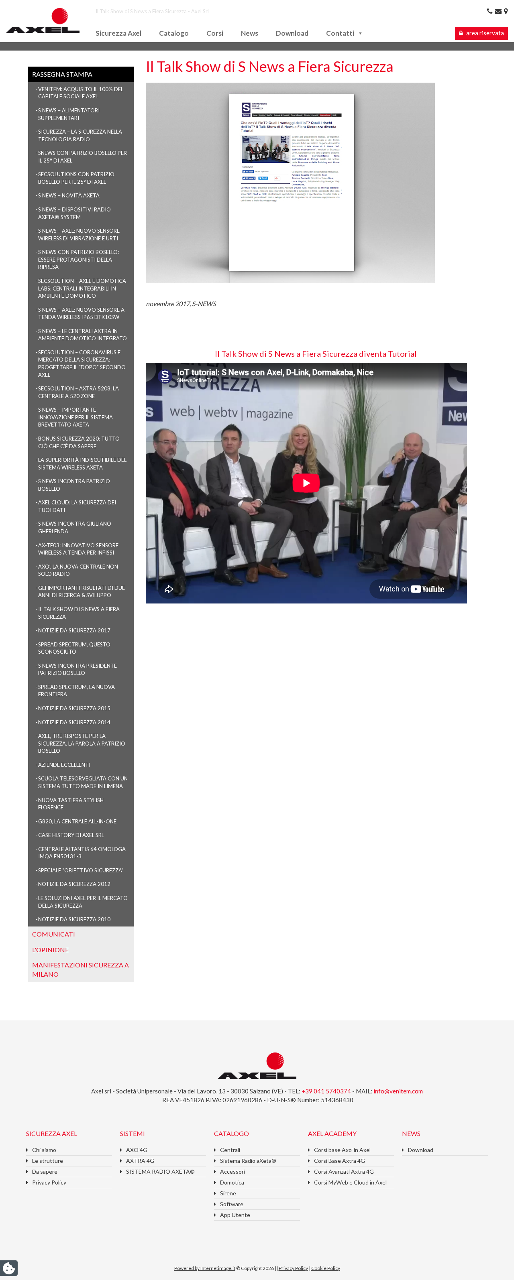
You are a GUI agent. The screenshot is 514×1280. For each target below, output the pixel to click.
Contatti (340, 33)
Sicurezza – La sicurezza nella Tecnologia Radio (80, 135)
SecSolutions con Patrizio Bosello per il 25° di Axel (76, 178)
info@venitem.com (398, 1091)
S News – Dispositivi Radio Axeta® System (74, 213)
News (249, 33)
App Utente (235, 1214)
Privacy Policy (49, 1182)
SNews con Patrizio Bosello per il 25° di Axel (82, 157)
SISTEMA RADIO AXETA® (160, 1171)
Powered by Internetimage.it (204, 1268)
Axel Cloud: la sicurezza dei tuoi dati (77, 506)
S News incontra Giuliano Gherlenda (74, 527)
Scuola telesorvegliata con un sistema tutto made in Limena (83, 782)
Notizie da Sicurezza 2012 (74, 884)
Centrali (230, 1149)
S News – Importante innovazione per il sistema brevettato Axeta (75, 417)
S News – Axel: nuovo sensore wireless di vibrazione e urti (79, 235)
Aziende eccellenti (64, 765)
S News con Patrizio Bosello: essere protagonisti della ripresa (78, 259)
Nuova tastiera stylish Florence (71, 804)
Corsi (214, 33)
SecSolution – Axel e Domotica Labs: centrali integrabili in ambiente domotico (82, 288)
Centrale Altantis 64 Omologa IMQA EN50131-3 (82, 853)
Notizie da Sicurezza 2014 (74, 722)
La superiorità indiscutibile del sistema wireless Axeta (82, 464)
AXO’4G (136, 1149)
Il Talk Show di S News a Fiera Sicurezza (79, 613)
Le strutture (47, 1160)
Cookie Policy (325, 1268)
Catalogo (174, 33)
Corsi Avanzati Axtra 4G (344, 1171)
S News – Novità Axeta (69, 195)
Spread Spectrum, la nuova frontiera (76, 691)
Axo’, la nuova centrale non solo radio (78, 570)
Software (231, 1204)
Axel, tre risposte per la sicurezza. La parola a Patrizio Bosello (81, 743)
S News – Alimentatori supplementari (69, 114)
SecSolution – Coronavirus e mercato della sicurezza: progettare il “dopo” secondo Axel (82, 363)
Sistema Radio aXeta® (248, 1160)
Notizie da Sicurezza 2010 (74, 919)
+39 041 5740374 (327, 1091)
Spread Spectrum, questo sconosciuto (74, 648)
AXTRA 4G (140, 1160)
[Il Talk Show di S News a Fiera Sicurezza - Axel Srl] (43, 19)
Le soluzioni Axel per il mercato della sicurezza (83, 902)
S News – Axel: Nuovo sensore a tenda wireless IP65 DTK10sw (81, 314)
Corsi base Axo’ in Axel (342, 1149)
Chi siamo (44, 1149)
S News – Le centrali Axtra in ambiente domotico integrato (82, 335)
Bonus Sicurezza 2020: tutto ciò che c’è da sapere (79, 442)
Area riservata (484, 33)
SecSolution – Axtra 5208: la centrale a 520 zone (78, 392)
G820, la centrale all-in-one (77, 821)
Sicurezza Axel (118, 33)
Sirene (228, 1193)
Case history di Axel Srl (71, 835)
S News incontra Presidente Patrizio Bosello (77, 669)
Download (292, 33)
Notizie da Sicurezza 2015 (74, 708)
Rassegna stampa (62, 74)
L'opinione (50, 949)
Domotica (232, 1182)
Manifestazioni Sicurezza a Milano (80, 969)
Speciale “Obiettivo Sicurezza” (81, 870)
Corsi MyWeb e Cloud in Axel (350, 1182)
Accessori (232, 1171)
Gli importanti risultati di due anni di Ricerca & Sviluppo (81, 592)
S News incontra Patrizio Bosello (74, 485)
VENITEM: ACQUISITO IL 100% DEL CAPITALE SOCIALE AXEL (80, 93)
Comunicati (53, 934)
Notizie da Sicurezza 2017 (74, 630)
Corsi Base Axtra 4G (339, 1160)
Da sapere (44, 1171)
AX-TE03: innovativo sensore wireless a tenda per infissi (78, 549)
